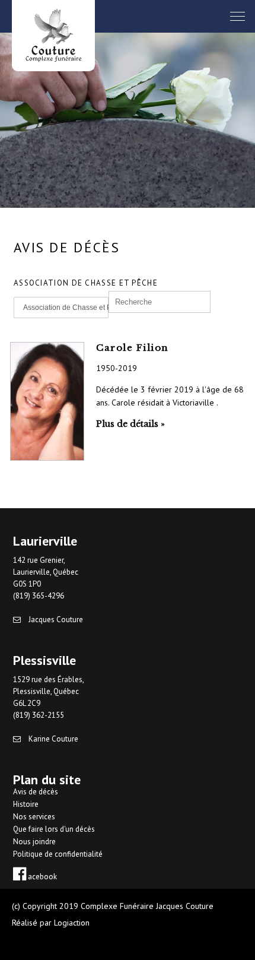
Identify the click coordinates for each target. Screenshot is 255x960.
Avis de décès (35, 792)
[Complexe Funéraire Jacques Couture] (53, 35)
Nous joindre (34, 842)
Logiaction (72, 922)
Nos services (34, 817)
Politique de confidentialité (58, 854)
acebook (41, 877)
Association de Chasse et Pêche (66, 307)
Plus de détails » (130, 424)
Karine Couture (52, 739)
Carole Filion (132, 347)
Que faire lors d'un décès (54, 829)
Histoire (26, 804)
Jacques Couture (55, 619)
